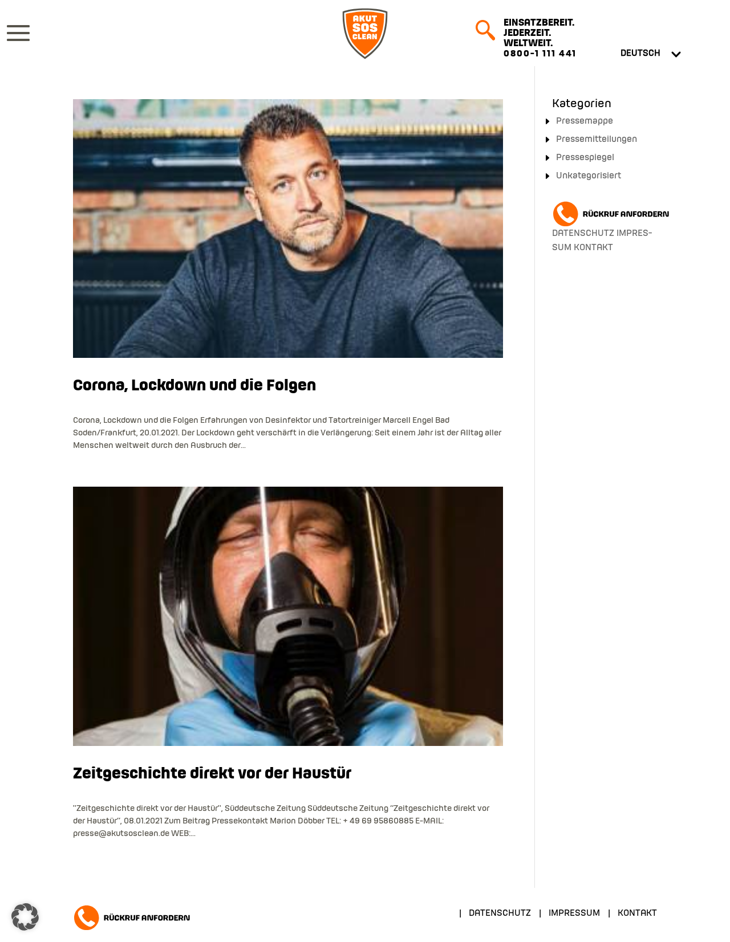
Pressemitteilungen (596, 140)
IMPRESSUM (574, 913)
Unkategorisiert (588, 176)
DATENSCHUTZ (583, 234)
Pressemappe (584, 121)
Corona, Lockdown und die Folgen (194, 386)
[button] (25, 917)
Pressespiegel (585, 158)
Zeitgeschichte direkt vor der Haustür (212, 774)
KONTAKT (593, 248)
